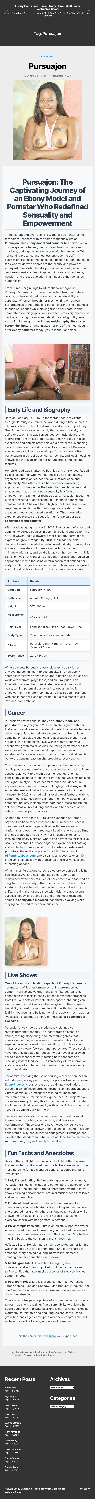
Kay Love (10, 1414)
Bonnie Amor (12, 1467)
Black (37, 1352)
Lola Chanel (11, 1405)
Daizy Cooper (12, 1458)
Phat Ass (72, 1352)
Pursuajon (47, 66)
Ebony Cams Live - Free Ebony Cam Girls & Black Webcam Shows (47, 8)
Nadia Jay (10, 1387)
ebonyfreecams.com (57, 1352)
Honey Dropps (12, 1431)
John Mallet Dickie (38, 76)
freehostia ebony (52, 1415)
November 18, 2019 (62, 76)
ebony (44, 1352)
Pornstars (47, 57)
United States (47, 1355)
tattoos (37, 1355)
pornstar (19, 1355)
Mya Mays (10, 1396)
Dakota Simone (13, 1449)
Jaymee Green (13, 1423)
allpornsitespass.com (24, 1352)
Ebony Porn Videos (57, 1415)
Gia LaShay (11, 1440)
